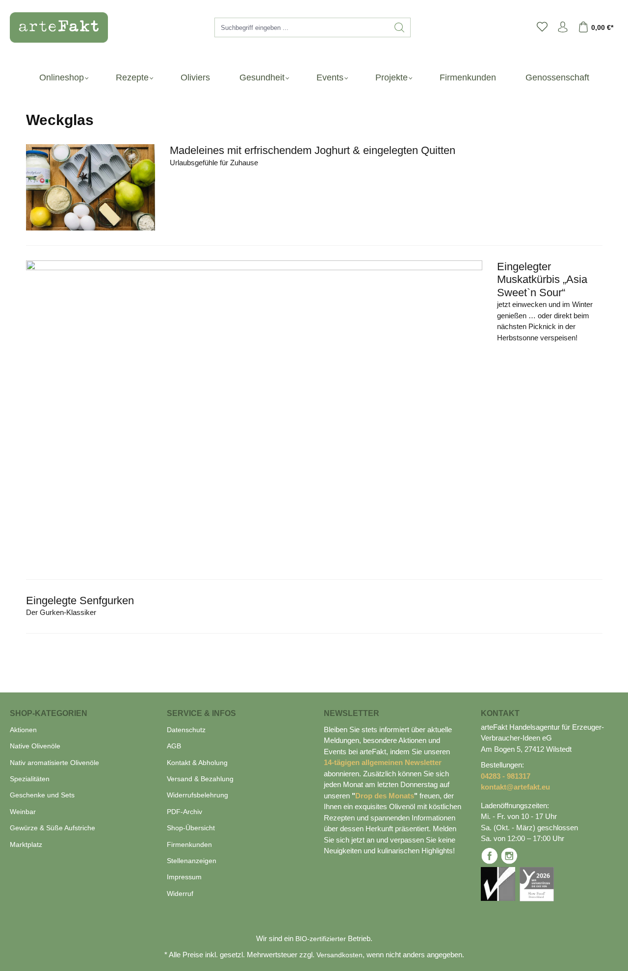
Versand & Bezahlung (200, 779)
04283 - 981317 (505, 776)
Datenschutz (186, 730)
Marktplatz (26, 844)
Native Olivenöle (35, 746)
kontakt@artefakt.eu (515, 787)
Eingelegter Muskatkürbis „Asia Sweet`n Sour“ (542, 279)
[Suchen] (400, 27)
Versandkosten (339, 955)
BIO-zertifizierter (320, 939)
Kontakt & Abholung (197, 763)
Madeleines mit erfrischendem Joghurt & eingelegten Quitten (312, 150)
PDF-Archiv (184, 812)
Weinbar (23, 812)
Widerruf (180, 893)
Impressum (184, 877)
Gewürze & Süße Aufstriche (52, 828)
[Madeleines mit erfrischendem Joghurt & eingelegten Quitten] (91, 187)
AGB (174, 746)
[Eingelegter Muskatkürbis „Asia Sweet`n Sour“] (254, 412)
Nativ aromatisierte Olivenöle (54, 763)
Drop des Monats (384, 796)
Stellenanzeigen (191, 861)
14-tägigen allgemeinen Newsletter (383, 762)
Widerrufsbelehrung (197, 795)
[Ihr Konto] (562, 27)
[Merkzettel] (542, 27)
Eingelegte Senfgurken (80, 600)
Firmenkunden (189, 844)
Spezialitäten (30, 779)
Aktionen (23, 730)
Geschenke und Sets (42, 795)
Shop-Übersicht (191, 828)
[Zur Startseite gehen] (54, 27)
